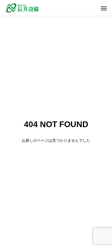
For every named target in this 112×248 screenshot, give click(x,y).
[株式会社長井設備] (22, 8)
